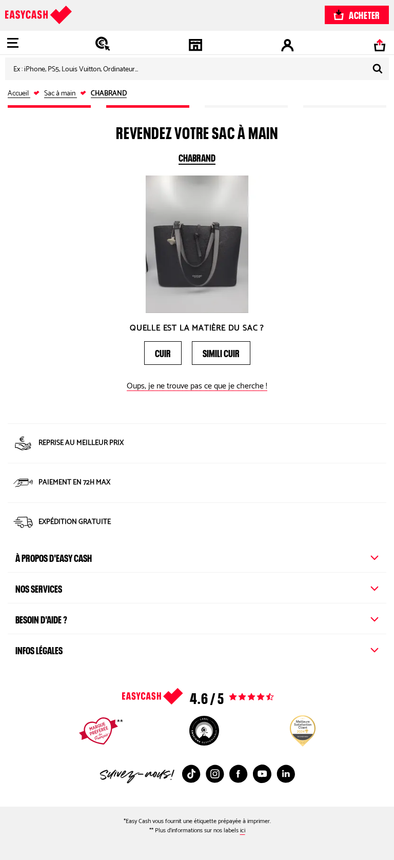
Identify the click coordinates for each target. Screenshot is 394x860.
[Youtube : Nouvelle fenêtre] (262, 774)
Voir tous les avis (218, 696)
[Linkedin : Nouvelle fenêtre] (286, 774)
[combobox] (197, 68)
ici (242, 830)
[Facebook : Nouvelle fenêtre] (238, 774)
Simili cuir (221, 352)
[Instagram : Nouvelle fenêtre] (215, 774)
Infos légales (39, 649)
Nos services (38, 587)
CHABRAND (197, 156)
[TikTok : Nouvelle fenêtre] (191, 774)
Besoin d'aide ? (41, 618)
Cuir (163, 352)
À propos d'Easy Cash (53, 556)
